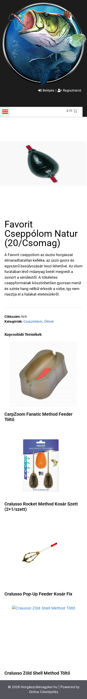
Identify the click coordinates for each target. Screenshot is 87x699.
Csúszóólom (32, 321)
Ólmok (49, 321)
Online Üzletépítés (43, 692)
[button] (5, 112)
